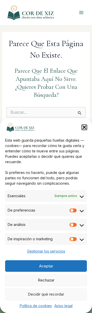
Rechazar (46, 280)
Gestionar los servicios (46, 251)
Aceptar (46, 266)
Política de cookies (36, 306)
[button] (84, 127)
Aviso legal (63, 306)
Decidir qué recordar (46, 294)
